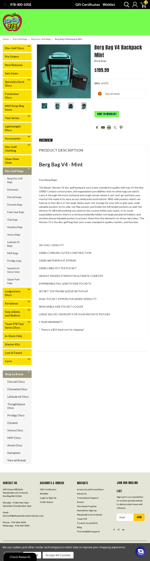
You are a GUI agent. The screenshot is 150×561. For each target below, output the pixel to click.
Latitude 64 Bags (13, 244)
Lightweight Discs (13, 128)
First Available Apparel (88, 531)
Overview (46, 140)
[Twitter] (115, 127)
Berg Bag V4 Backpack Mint (68, 39)
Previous (40, 71)
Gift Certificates (87, 5)
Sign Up (52, 497)
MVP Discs (14, 437)
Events (80, 502)
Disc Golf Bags (20, 39)
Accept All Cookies (58, 555)
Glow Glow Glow (12, 160)
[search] (126, 4)
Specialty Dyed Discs (14, 83)
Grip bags (12, 219)
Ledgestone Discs (12, 293)
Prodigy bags (14, 260)
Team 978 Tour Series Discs (14, 325)
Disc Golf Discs (14, 48)
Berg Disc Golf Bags (41, 39)
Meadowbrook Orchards (89, 514)
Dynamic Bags (14, 204)
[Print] (109, 127)
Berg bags (100, 60)
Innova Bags (13, 234)
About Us (82, 493)
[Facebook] (97, 127)
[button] (140, 551)
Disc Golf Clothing (11, 148)
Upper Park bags (13, 281)
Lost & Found (13, 352)
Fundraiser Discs (12, 95)
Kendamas (11, 303)
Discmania (12, 189)
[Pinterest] (121, 127)
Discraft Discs (16, 381)
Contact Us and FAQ (87, 523)
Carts (8, 361)
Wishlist (109, 5)
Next (87, 71)
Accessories (12, 138)
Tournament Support (88, 497)
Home (6, 39)
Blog (79, 527)
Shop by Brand (14, 374)
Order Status (46, 502)
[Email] (103, 127)
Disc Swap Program (86, 506)
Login (43, 497)
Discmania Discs (17, 389)
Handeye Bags (14, 227)
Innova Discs (15, 430)
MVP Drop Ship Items (14, 107)
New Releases (14, 65)
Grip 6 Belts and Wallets (12, 313)
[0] (142, 4)
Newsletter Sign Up (87, 510)
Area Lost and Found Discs (90, 489)
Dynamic (12, 422)
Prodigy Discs (16, 415)
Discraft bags (14, 197)
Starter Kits (12, 344)
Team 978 (82, 518)
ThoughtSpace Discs (16, 405)
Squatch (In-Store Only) (13, 270)
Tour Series (12, 118)
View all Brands (16, 460)
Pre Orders (12, 56)
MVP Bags (12, 253)
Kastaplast (13, 452)
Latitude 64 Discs (18, 396)
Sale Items (11, 73)
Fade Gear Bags (15, 212)
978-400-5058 (20, 5)
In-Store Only (13, 336)
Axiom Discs (14, 445)
